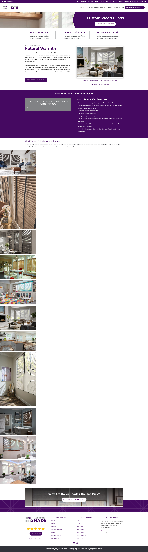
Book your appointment (107, 531)
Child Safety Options (91, 80)
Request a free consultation (105, 23)
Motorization (55, 538)
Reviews (114, 1)
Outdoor (102, 7)
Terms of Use (87, 548)
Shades (82, 7)
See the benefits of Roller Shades (73, 499)
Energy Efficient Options (101, 84)
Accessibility (94, 548)
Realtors (120, 1)
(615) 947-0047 (49, 104)
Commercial (127, 1)
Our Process (80, 529)
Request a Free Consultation (36, 80)
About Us (108, 1)
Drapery (110, 7)
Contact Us (143, 1)
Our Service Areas (93, 1)
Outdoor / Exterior (56, 529)
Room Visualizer (81, 535)
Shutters (89, 7)
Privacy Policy (80, 548)
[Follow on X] (77, 543)
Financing (101, 1)
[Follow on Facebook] (71, 543)
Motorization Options (110, 80)
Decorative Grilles (119, 7)
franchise (91, 549)
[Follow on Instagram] (74, 543)
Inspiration (135, 1)
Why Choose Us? (81, 1)
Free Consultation (36, 533)
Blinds (96, 7)
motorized (89, 129)
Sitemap (100, 548)
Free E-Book (80, 532)
